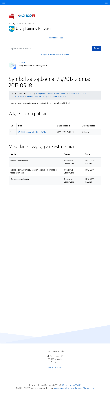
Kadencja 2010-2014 (77, 93)
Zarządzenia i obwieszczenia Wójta (51, 93)
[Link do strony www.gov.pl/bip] (13, 15)
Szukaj (97, 48)
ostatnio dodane (56, 37)
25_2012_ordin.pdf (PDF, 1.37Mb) (32, 132)
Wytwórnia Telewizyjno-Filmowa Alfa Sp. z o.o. (74, 388)
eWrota (22, 62)
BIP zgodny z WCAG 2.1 (71, 385)
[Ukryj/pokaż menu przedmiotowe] (3, 2)
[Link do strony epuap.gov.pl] (26, 15)
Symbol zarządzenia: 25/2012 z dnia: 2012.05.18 (46, 96)
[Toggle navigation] (106, 2)
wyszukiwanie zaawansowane (56, 54)
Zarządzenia (19, 96)
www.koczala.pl (55, 367)
